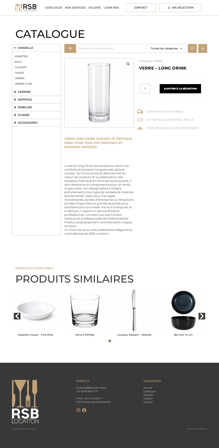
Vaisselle (145, 61)
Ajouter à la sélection (180, 89)
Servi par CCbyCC (197, 429)
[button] (128, 64)
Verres (158, 61)
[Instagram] (78, 410)
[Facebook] (84, 410)
